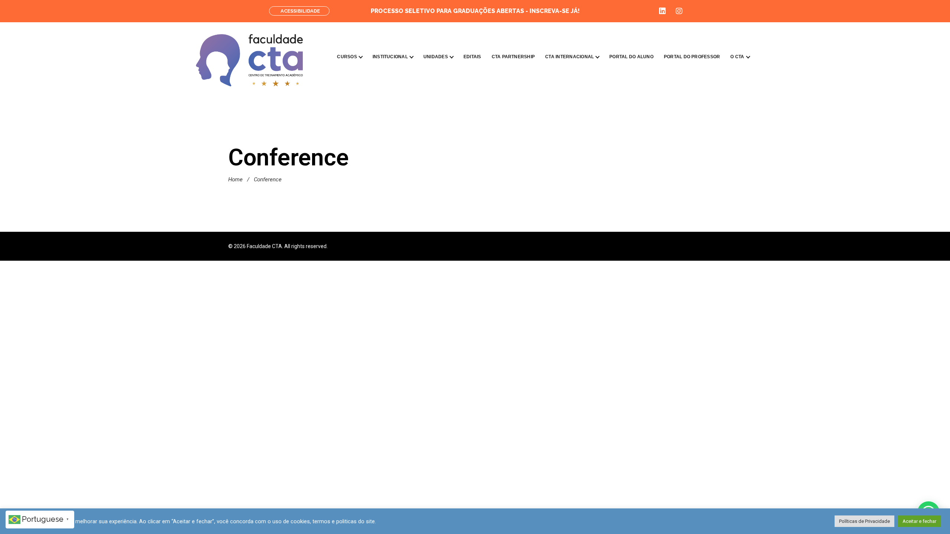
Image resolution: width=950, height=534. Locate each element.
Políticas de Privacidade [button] (864, 521)
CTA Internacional (569, 56)
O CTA (737, 56)
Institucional (390, 56)
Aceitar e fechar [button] (919, 521)
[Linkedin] (662, 11)
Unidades (435, 56)
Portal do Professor (692, 56)
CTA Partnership (513, 56)
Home (235, 179)
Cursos (347, 56)
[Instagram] (679, 11)
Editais (472, 56)
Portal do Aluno (631, 56)
